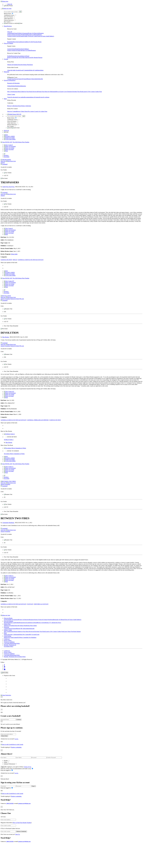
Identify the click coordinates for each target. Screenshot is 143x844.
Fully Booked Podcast (36, 57)
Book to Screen (11, 57)
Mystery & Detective (33, 33)
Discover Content (11, 111)
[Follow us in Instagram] (4, 668)
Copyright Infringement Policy (12, 643)
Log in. (16, 739)
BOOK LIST (8, 142)
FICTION (6, 157)
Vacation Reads (37, 42)
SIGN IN (9, 4)
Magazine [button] (6, 71)
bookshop (7, 298)
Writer (6, 762)
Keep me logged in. (6, 770)
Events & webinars (44, 97)
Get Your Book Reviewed (31, 91)
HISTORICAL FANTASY (41, 604)
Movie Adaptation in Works (14, 453)
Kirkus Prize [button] (7, 624)
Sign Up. (17, 834)
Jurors (31, 64)
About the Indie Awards (13, 70)
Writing (9, 86)
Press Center (23, 637)
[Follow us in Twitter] (4, 666)
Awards (20, 56)
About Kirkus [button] (7, 636)
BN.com (21, 298)
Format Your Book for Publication (47, 91)
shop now (3, 161)
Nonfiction (24, 34)
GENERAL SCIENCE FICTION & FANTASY (31, 259)
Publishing (18, 86)
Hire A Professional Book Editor (15, 91)
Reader (6, 760)
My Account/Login (34, 634)
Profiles (9, 56)
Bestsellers (10, 42)
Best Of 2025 (29, 42)
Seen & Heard (25, 56)
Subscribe (40, 79)
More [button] (5, 98)
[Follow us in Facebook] (4, 665)
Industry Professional (9, 764)
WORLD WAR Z (8, 439)
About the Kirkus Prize (24, 64)
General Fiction (11, 49)
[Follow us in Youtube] (4, 669)
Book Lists (12, 622)
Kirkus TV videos (50, 622)
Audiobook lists (22, 42)
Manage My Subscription (22, 628)
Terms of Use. (27, 767)
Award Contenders (25, 70)
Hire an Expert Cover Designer (64, 91)
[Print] (6, 151)
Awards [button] (6, 59)
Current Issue (10, 79)
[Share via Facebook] (10, 146)
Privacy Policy (8, 640)
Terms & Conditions (9, 642)
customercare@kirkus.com (24, 803)
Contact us (7, 639)
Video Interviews (8, 18)
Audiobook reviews (9, 15)
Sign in (3, 767)
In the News (18, 57)
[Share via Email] (9, 149)
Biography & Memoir (32, 34)
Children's (51, 36)
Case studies (21, 97)
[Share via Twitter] (9, 148)
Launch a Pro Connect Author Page (54, 631)
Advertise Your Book (77, 91)
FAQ (18, 637)
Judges (41, 70)
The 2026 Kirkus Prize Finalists (21, 142)
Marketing (23, 86)
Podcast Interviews (9, 20)
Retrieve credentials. (16, 747)
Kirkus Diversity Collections (11, 634)
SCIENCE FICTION (6, 259)
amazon (3, 162)
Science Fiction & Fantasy (14, 34)
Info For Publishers (31, 637)
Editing (13, 86)
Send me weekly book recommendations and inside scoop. (16, 768)
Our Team (10, 637)
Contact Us (7, 650)
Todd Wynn (5, 186)
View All (9, 31)
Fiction (15, 33)
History (40, 34)
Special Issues (18, 79)
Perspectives (14, 56)
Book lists (15, 42)
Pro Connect (7, 21)
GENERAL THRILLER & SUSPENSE (38, 420)
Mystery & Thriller (26, 50)
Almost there (4, 736)
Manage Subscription (32, 79)
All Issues (24, 79)
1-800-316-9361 (9, 803)
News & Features (8, 17)
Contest (15, 637)
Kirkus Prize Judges (31, 625)
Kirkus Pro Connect (24, 634)
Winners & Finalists (12, 64)
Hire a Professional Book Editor (12, 631)
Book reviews (8, 13)
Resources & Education (13, 83)
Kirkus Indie (14, 254)
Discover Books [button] (8, 618)
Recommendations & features (31, 97)
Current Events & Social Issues (15, 36)
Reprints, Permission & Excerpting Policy (10, 645)
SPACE (15, 259)
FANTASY (30, 604)
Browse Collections (12, 106)
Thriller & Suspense (22, 33)
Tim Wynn (12, 186)
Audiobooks (10, 33)
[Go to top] (4, 672)
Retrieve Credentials (21, 831)
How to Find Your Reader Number (22, 822)
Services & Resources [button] (9, 80)
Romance (41, 33)
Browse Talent (20, 111)
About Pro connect (29, 111)
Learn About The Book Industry (72, 631)
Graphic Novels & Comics (30, 36)
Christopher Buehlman (8, 522)
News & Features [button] (8, 43)
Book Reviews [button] (8, 26)
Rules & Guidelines (35, 70)
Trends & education (12, 97)
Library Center (11, 94)
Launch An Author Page (41, 111)
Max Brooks (5, 337)
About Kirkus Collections (24, 106)
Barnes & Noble (15, 298)
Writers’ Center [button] (8, 630)
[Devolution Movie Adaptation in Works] (15, 448)
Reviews (6, 155)
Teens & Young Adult (43, 36)
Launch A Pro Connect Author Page (92, 91)
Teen (22, 49)
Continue (19, 719)
